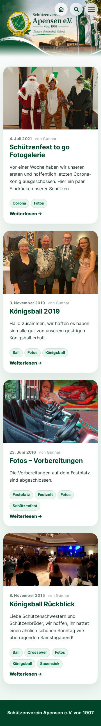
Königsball (55, 352)
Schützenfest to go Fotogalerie (40, 151)
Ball (16, 352)
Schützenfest (25, 506)
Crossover (37, 652)
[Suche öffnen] (76, 9)
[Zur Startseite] (61, 9)
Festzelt (45, 494)
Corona (19, 203)
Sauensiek (49, 663)
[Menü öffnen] (91, 9)
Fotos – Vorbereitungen (46, 461)
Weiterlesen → (26, 213)
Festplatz (21, 494)
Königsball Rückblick (42, 604)
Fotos (39, 203)
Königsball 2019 (35, 311)
